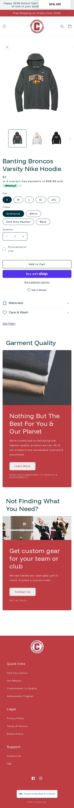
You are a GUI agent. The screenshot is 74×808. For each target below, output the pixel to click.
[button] (4, 26)
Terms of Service (17, 726)
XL (40, 199)
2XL (53, 199)
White (33, 213)
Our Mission (14, 680)
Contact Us (22, 592)
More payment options (37, 282)
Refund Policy (15, 733)
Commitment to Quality (22, 688)
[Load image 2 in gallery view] (37, 138)
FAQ (9, 763)
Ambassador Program (20, 696)
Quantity (8, 229)
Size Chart (9, 323)
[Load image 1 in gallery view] (17, 138)
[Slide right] (70, 139)
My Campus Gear (40, 802)
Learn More (22, 466)
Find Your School (17, 672)
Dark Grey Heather (18, 221)
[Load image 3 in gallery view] (56, 138)
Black (43, 221)
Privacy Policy (15, 718)
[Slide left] (4, 139)
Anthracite (13, 213)
